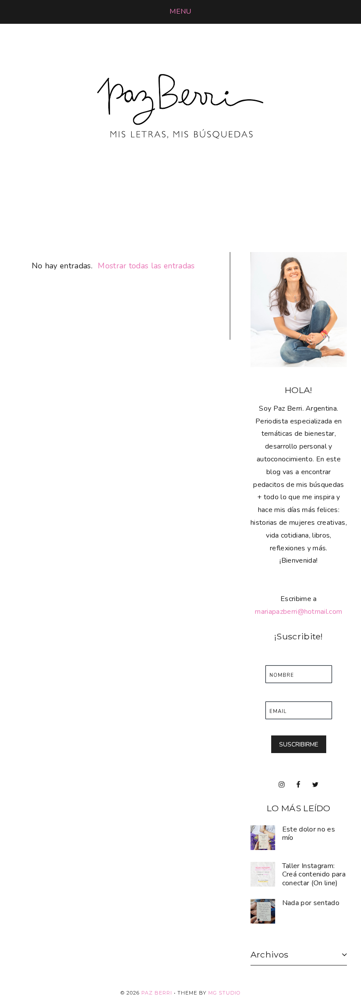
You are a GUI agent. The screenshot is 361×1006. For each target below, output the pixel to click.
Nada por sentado (310, 903)
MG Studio (224, 993)
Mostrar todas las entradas (146, 265)
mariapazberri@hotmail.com (298, 611)
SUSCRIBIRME (298, 744)
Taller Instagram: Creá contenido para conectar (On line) (314, 874)
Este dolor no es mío (308, 833)
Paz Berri (156, 993)
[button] (180, 11)
